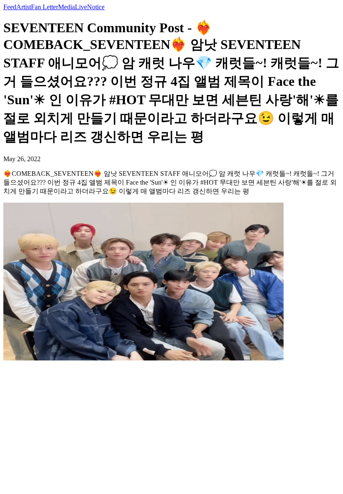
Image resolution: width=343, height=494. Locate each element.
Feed (9, 6)
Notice (96, 6)
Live (81, 6)
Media (66, 6)
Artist (23, 6)
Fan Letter (44, 6)
